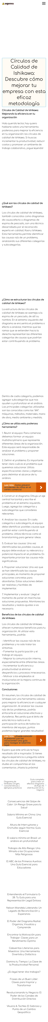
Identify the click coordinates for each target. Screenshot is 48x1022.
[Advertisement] (24, 33)
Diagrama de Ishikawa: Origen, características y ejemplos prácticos (13, 785)
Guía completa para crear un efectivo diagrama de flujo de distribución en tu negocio (35, 785)
